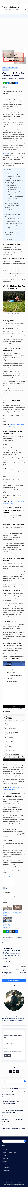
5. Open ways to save (14, 201)
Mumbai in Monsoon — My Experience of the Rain (10, 1102)
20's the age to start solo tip (7, 937)
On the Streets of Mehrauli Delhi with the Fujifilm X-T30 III (13, 1093)
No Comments (21, 78)
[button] (6, 961)
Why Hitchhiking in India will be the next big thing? (17, 912)
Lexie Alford (6, 153)
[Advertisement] (14, 33)
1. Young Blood (12, 185)
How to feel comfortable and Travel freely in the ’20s (13, 231)
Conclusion (8, 234)
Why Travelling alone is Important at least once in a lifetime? (12, 205)
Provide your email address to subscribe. (12, 1051)
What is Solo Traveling (11, 174)
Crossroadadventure (10, 7)
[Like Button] (4, 87)
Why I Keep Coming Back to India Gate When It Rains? (12, 1111)
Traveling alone (5, 939)
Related (10, 239)
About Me (5, 1149)
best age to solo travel (18, 937)
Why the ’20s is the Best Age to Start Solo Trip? (14, 182)
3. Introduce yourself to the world (15, 193)
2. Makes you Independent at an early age (15, 188)
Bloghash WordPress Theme (16, 1184)
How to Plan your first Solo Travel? (12, 215)
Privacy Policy (6, 1164)
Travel (4, 67)
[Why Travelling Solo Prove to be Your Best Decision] (7, 907)
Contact (4, 1155)
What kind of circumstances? (12, 211)
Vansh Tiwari (11, 237)
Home (3, 15)
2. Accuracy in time (13, 221)
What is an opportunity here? (14, 177)
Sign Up (7, 1055)
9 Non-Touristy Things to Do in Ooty (13, 1128)
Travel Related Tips (13, 67)
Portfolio (4, 1161)
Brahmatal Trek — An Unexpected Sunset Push (12, 1120)
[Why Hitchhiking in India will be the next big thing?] (17, 907)
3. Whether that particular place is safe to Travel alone (15, 225)
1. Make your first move (14, 218)
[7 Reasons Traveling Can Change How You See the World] (7, 919)
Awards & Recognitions (9, 1152)
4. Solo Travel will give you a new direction (15, 197)
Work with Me (6, 1167)
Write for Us (5, 1170)
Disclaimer (5, 1158)
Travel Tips (5, 70)
